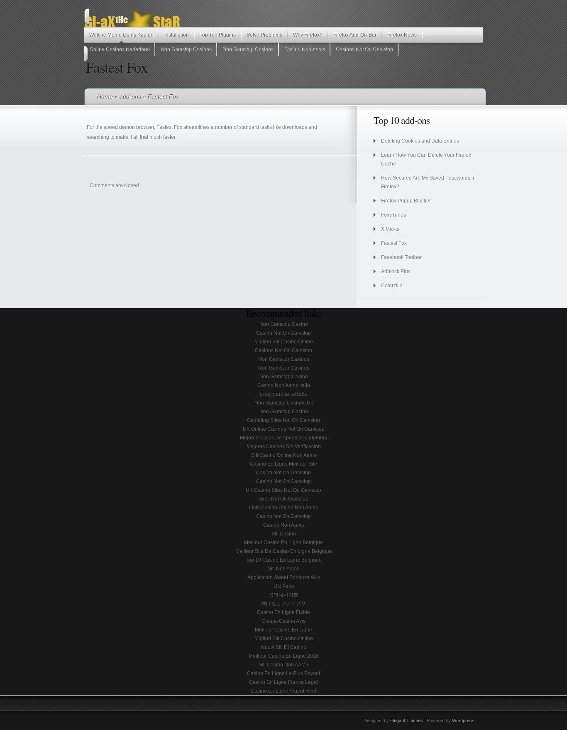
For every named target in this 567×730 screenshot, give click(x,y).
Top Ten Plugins (218, 35)
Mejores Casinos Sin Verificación (284, 446)
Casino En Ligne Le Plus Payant (283, 673)
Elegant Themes (406, 720)
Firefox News (402, 35)
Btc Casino (283, 534)
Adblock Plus (396, 271)
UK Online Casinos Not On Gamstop (284, 429)
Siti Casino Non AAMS (284, 665)
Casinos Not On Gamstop (364, 49)
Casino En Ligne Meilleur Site (283, 464)
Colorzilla (392, 286)
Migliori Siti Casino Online (283, 342)
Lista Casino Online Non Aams (283, 508)
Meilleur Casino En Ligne (283, 630)
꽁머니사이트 (283, 595)
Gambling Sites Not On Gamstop (283, 420)
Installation (176, 35)
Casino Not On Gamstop (283, 333)
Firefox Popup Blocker (406, 201)
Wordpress (463, 720)
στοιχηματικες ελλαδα (284, 394)
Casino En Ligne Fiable (283, 612)
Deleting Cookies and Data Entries (420, 141)
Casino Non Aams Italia (283, 385)
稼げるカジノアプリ (283, 604)
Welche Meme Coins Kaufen (121, 35)
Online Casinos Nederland (119, 49)
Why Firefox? (308, 35)
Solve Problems (264, 35)
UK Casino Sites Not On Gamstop (283, 490)
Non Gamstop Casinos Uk (283, 403)
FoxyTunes (393, 215)
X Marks (390, 229)
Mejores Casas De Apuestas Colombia (283, 438)
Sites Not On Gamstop (283, 499)
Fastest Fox (394, 243)
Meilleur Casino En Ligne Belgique (283, 542)
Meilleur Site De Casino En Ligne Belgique (283, 551)
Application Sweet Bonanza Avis (283, 577)
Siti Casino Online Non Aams (283, 455)
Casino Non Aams (304, 49)
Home (105, 96)
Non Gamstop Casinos (185, 49)
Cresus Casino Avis (283, 621)
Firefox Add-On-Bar (354, 35)
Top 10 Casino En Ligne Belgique (284, 560)
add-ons (130, 96)
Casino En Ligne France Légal (283, 682)
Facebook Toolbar (401, 257)
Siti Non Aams (283, 569)
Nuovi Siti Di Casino (283, 647)
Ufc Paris (284, 586)
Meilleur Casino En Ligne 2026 (284, 656)
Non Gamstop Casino (283, 324)
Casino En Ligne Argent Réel (283, 691)
